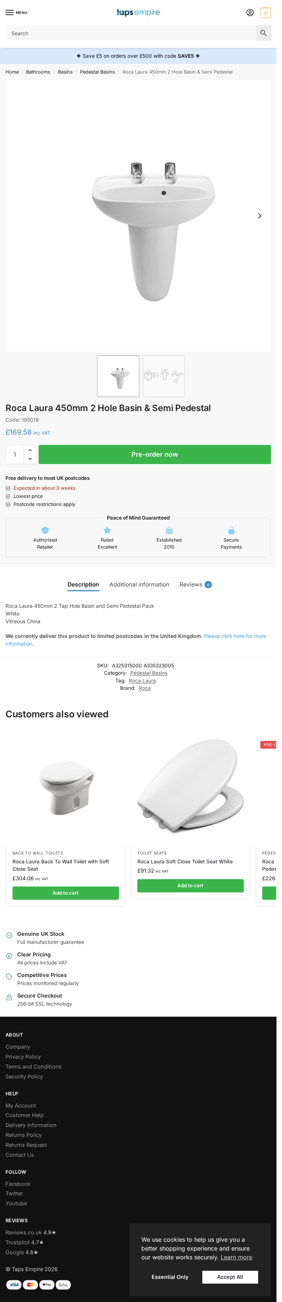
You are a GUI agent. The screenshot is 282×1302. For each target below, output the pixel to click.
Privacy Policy (23, 1056)
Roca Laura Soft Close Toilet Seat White (185, 861)
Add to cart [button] (66, 893)
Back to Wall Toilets (38, 853)
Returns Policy (24, 1135)
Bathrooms (38, 72)
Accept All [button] (230, 1277)
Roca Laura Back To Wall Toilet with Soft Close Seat (60, 865)
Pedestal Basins (97, 72)
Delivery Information (31, 1125)
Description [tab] (83, 584)
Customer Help (25, 1115)
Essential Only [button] (170, 1277)
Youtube (16, 1203)
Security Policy (24, 1076)
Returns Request (26, 1145)
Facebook (18, 1184)
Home (12, 72)
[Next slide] (259, 216)
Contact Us (20, 1155)
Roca (145, 688)
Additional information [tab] (139, 584)
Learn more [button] (236, 1257)
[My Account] (250, 13)
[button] (265, 13)
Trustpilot (18, 1242)
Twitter (14, 1193)
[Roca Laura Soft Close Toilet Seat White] (190, 786)
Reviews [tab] (195, 584)
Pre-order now (154, 454)
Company (18, 1047)
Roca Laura (142, 681)
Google (15, 1252)
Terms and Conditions (34, 1066)
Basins (65, 72)
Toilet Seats (152, 853)
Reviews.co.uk (24, 1232)
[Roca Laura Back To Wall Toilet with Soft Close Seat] (65, 786)
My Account (21, 1105)
